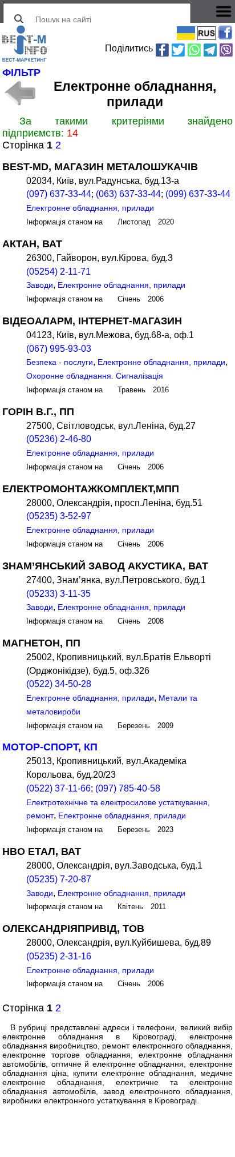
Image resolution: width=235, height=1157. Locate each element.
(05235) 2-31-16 (58, 956)
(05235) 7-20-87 (58, 879)
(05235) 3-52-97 (58, 516)
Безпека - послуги (59, 362)
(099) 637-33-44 (197, 194)
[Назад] (19, 93)
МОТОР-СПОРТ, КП (50, 747)
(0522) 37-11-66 (58, 788)
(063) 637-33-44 (128, 194)
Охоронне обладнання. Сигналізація (94, 375)
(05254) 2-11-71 (58, 271)
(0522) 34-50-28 (58, 684)
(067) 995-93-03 (58, 348)
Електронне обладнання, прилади (90, 207)
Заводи (39, 285)
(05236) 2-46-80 (58, 439)
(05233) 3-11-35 (58, 593)
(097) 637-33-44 (58, 194)
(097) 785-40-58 (127, 788)
